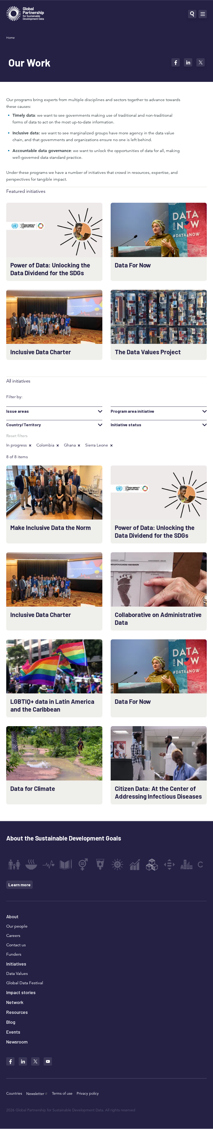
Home (10, 38)
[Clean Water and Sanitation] (100, 864)
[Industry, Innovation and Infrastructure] (152, 864)
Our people (17, 926)
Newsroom (17, 1042)
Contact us (16, 945)
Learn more (19, 884)
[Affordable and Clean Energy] (117, 864)
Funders (13, 954)
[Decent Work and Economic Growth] (135, 864)
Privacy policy (88, 1093)
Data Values (17, 973)
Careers (13, 935)
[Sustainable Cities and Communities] (186, 864)
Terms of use (62, 1093)
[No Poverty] (14, 864)
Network (14, 1002)
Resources (17, 1012)
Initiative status (126, 424)
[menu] (202, 14)
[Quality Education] (66, 864)
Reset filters (17, 435)
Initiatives (16, 964)
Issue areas (17, 411)
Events (13, 1032)
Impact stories (21, 992)
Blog (10, 1022)
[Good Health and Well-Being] (48, 864)
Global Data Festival (24, 983)
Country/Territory (23, 424)
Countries (14, 1093)
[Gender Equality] (83, 864)
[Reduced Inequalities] (169, 864)
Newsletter (35, 1093)
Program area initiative (132, 411)
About (12, 916)
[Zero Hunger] (31, 864)
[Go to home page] (25, 14)
